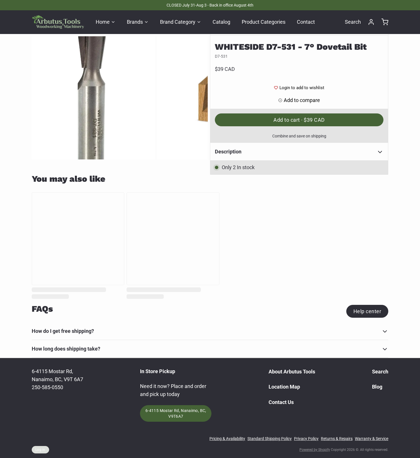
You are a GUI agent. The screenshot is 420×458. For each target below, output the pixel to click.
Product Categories (263, 22)
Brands (135, 22)
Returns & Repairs (337, 438)
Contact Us (281, 402)
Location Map (284, 387)
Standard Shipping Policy (269, 438)
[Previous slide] (40, 98)
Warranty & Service (371, 438)
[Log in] (369, 22)
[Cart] (382, 22)
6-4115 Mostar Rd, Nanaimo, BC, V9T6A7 (175, 413)
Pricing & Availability (227, 438)
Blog (377, 387)
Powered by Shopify (314, 450)
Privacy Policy (306, 438)
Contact (306, 22)
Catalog (221, 22)
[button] (299, 119)
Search (353, 22)
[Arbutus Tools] (58, 22)
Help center (367, 311)
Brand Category (177, 22)
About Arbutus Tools (292, 372)
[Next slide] (199, 98)
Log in (40, 450)
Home (103, 22)
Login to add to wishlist (301, 87)
